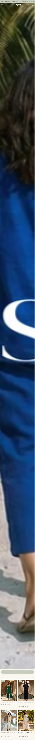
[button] (28, 5)
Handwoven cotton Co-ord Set (8, 702)
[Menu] (2, 5)
